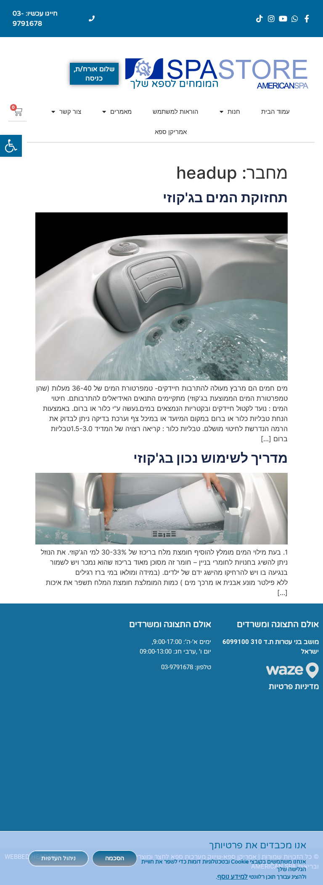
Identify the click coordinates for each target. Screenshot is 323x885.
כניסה (94, 78)
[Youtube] (283, 18)
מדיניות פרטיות (294, 686)
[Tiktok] (259, 18)
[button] (11, 146)
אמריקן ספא (171, 132)
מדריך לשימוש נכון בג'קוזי (210, 458)
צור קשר (70, 111)
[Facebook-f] (306, 18)
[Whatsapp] (295, 18)
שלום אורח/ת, (94, 69)
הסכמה (114, 858)
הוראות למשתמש (176, 111)
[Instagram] (271, 18)
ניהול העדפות (58, 858)
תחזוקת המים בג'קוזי (225, 197)
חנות (234, 111)
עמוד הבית (275, 111)
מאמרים (121, 111)
